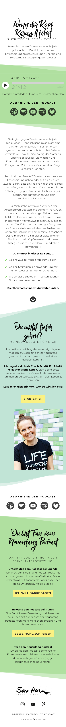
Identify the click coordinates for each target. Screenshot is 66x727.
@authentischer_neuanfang (32, 661)
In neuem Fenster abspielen (46, 94)
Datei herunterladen (14, 94)
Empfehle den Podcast (24, 650)
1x (19, 87)
